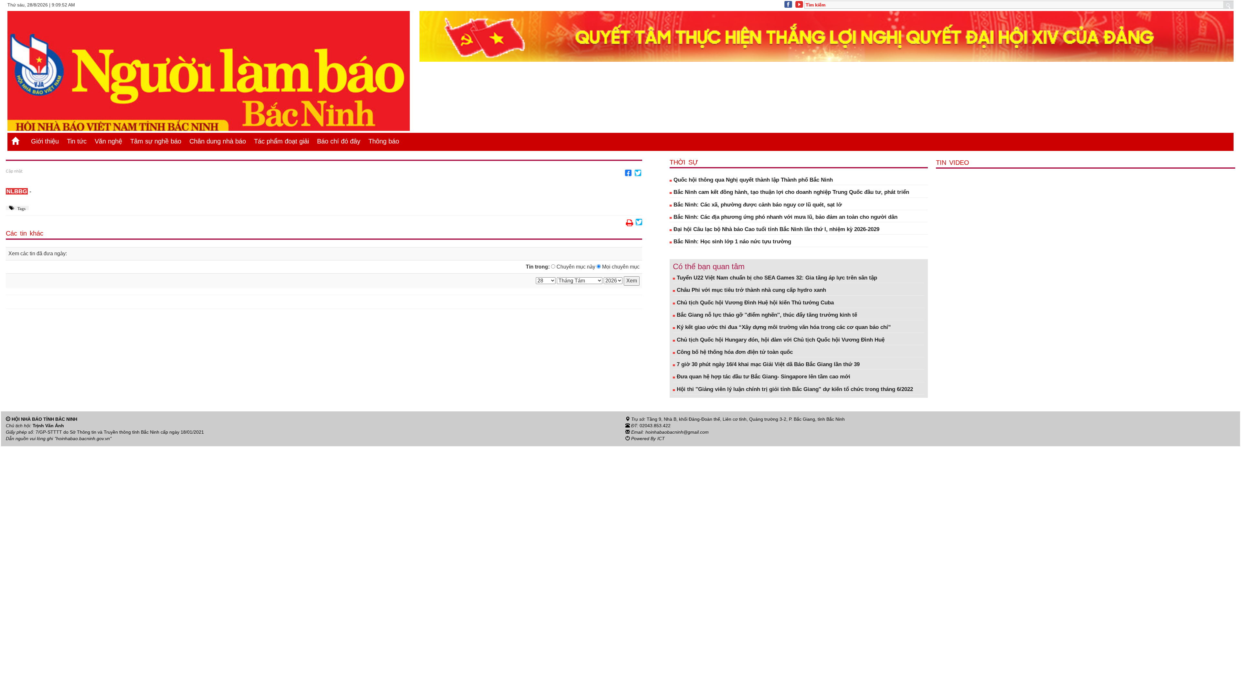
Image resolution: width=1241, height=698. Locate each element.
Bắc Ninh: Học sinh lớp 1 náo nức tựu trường (731, 241)
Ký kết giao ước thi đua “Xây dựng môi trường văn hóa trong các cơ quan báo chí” (783, 327)
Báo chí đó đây (338, 141)
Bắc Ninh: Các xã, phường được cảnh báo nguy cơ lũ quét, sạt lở (757, 205)
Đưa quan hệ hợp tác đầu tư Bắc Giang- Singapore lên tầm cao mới (762, 377)
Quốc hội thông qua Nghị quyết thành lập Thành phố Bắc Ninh (752, 180)
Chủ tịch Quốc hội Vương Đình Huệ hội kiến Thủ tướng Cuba (754, 303)
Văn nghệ (108, 141)
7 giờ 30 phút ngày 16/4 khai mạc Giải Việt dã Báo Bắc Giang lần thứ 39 (767, 364)
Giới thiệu (45, 141)
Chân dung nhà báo (217, 141)
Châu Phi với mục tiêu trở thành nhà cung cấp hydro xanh (750, 290)
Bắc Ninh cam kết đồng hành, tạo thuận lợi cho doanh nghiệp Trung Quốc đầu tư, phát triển (790, 192)
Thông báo (383, 141)
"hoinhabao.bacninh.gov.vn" (83, 438)
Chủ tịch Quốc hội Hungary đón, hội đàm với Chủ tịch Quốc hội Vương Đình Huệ (780, 340)
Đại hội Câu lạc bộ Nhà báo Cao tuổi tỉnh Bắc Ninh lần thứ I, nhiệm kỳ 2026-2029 (775, 229)
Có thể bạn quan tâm (709, 266)
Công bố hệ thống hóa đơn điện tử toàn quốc (734, 352)
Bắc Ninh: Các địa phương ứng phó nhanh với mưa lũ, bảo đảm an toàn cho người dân (784, 217)
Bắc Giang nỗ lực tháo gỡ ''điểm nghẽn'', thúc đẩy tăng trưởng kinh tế (766, 315)
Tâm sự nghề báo (155, 141)
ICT (661, 438)
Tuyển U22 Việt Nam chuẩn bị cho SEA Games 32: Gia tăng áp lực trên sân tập (776, 278)
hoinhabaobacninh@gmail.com (677, 432)
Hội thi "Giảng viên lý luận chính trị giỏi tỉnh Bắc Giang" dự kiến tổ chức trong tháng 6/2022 (794, 389)
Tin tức (77, 141)
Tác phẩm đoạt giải (281, 141)
